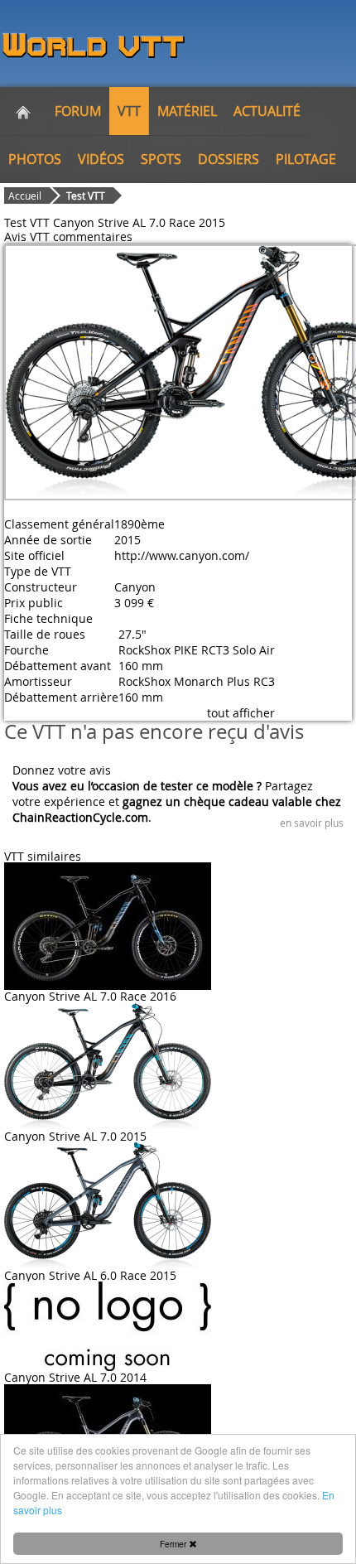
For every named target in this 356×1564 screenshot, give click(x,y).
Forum (78, 111)
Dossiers (228, 159)
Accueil (24, 195)
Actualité (267, 111)
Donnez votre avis (61, 770)
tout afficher (241, 713)
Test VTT (85, 195)
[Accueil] (23, 111)
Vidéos (101, 159)
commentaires (92, 236)
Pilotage (306, 159)
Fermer (174, 1543)
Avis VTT (27, 236)
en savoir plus (312, 822)
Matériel (187, 111)
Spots (161, 159)
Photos (34, 159)
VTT (129, 111)
